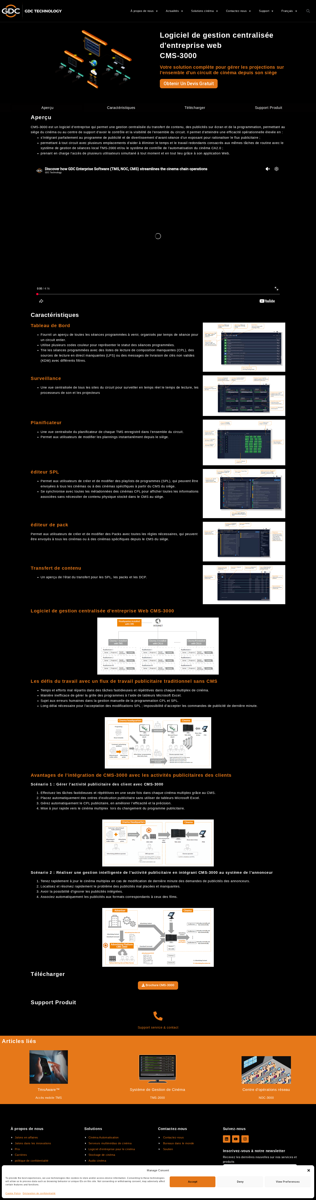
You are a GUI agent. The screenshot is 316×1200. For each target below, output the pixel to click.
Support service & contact (158, 1027)
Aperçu (47, 108)
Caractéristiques (121, 108)
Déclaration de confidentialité (39, 1193)
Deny (240, 1181)
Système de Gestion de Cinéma (157, 1090)
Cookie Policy (13, 1193)
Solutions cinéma (202, 10)
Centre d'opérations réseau (266, 1090)
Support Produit (268, 108)
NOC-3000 (266, 1097)
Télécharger (195, 108)
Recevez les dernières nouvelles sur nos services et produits (260, 1159)
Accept (192, 1181)
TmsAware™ (49, 1090)
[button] (309, 1170)
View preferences (288, 1181)
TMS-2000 (157, 1097)
